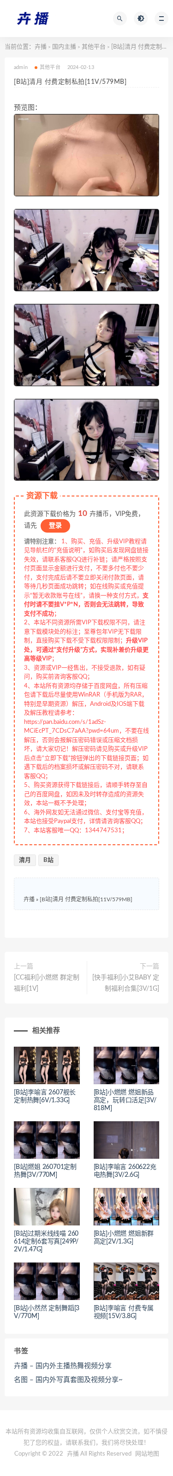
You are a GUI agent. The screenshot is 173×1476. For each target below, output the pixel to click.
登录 (55, 525)
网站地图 (147, 1454)
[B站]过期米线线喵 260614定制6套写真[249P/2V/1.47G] (46, 1242)
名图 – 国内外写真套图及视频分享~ (68, 1379)
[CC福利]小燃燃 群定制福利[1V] (46, 983)
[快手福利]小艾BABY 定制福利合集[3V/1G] (125, 983)
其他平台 (94, 47)
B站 (48, 860)
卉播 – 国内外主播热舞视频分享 (63, 1366)
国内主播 (64, 47)
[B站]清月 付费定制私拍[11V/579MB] (86, 899)
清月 (25, 860)
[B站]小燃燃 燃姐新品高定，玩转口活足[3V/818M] (125, 1100)
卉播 (41, 47)
